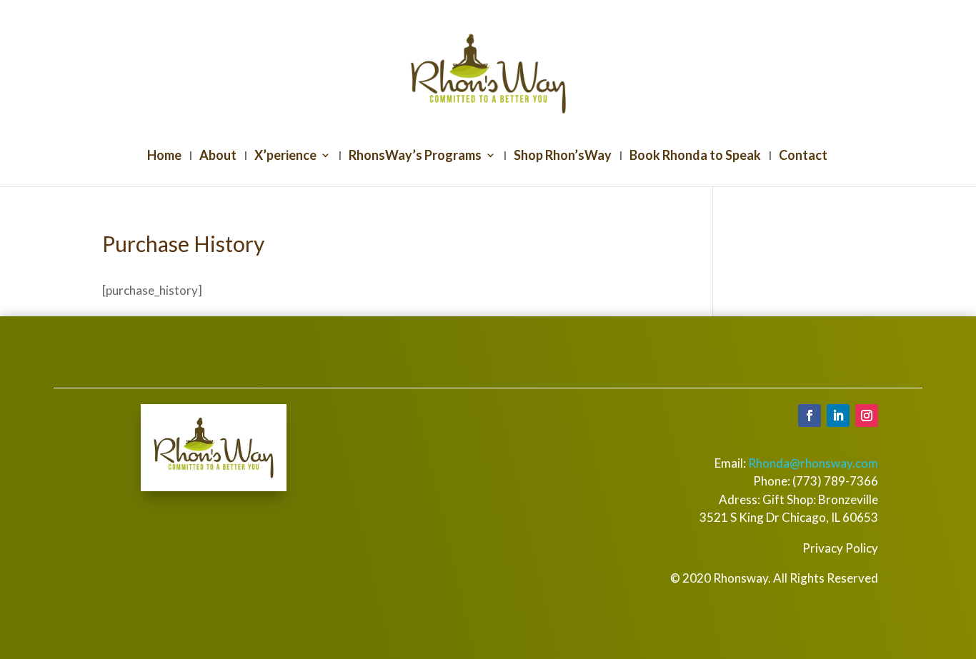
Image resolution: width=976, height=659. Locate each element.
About (217, 156)
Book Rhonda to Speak (695, 156)
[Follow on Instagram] (866, 415)
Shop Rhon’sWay (563, 156)
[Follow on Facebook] (809, 415)
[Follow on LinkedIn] (838, 415)
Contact (803, 156)
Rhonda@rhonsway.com (813, 463)
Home (164, 156)
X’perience (285, 156)
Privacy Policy (840, 547)
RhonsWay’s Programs (415, 156)
